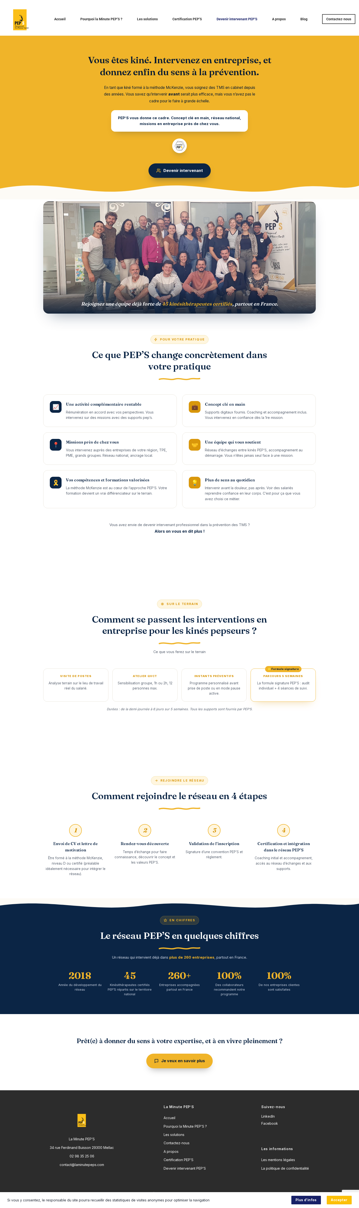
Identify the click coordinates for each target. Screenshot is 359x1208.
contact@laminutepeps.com (82, 1165)
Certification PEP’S (187, 19)
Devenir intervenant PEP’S (237, 19)
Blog (303, 19)
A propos (279, 19)
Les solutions (147, 19)
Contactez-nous (338, 19)
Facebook (269, 1123)
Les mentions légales (278, 1160)
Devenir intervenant (183, 170)
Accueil (60, 19)
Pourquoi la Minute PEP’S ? (101, 19)
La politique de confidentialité (285, 1168)
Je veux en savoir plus (183, 1060)
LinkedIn (268, 1116)
